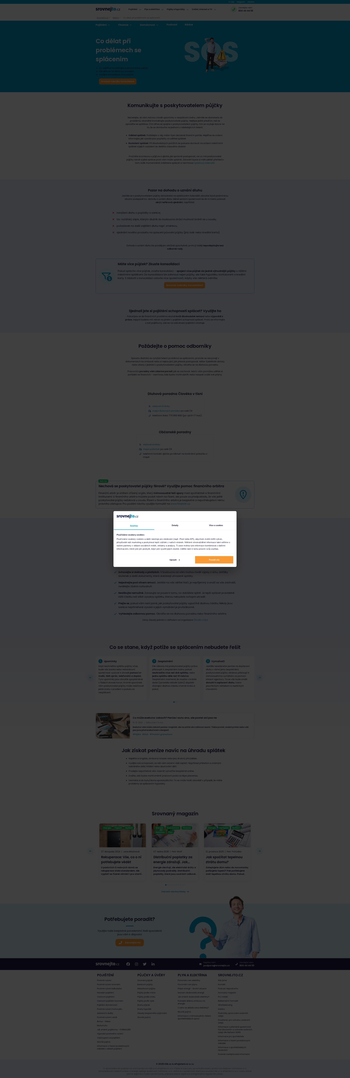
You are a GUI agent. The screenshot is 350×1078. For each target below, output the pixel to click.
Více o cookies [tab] (216, 525)
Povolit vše (214, 559)
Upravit (173, 559)
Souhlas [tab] (134, 526)
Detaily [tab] (175, 525)
